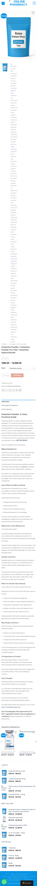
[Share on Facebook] (6, 390)
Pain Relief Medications (10, 876)
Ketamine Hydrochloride (18, 344)
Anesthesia (31, 876)
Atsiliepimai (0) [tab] (6, 409)
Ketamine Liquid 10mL (7, 753)
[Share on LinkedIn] (20, 390)
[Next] (32, 36)
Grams (3, 368)
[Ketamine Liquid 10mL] (9, 740)
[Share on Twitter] (10, 390)
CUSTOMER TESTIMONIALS (23, 873)
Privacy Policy (28, 879)
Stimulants (22, 876)
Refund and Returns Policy (13, 879)
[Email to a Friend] (13, 390)
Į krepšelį (17, 375)
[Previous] (4, 36)
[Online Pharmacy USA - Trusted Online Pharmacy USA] (18, 3)
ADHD (10, 877)
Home (7, 873)
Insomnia (26, 877)
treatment (24, 467)
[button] (4, 882)
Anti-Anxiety (17, 877)
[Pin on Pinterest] (16, 390)
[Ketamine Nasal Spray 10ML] (27, 740)
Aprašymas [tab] (5, 401)
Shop (12, 873)
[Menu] (3, 3)
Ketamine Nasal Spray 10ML (27, 753)
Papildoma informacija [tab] (9, 405)
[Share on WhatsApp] (3, 390)
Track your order (12, 880)
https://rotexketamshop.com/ (11, 707)
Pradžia (4, 344)
